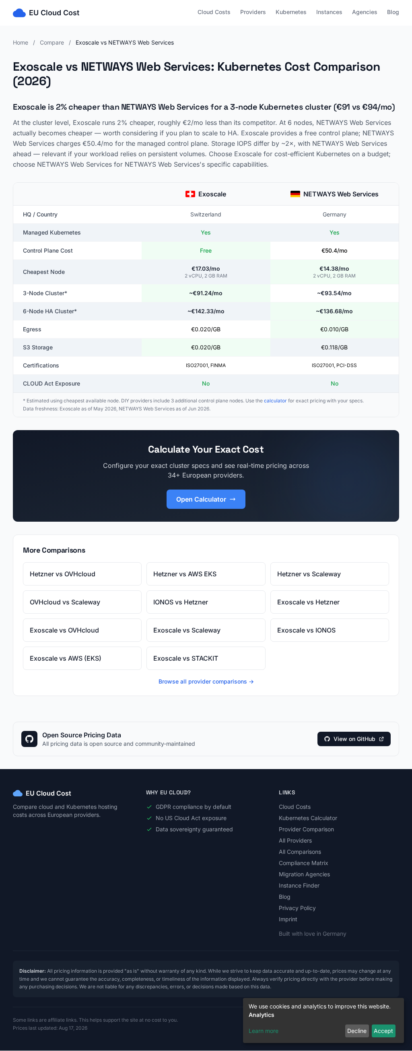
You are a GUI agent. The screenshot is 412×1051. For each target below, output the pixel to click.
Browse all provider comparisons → (206, 681)
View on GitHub (354, 738)
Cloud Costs (214, 11)
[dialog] (323, 1020)
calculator (275, 401)
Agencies (364, 11)
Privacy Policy (297, 907)
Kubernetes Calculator (308, 817)
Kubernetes (291, 11)
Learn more (263, 1030)
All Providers (295, 840)
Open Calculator (201, 499)
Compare (52, 42)
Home (20, 42)
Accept (383, 1030)
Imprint (288, 919)
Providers (253, 11)
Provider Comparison (306, 829)
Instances (329, 11)
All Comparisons (300, 851)
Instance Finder (299, 885)
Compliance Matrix (303, 862)
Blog (393, 11)
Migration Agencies (304, 874)
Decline (357, 1030)
